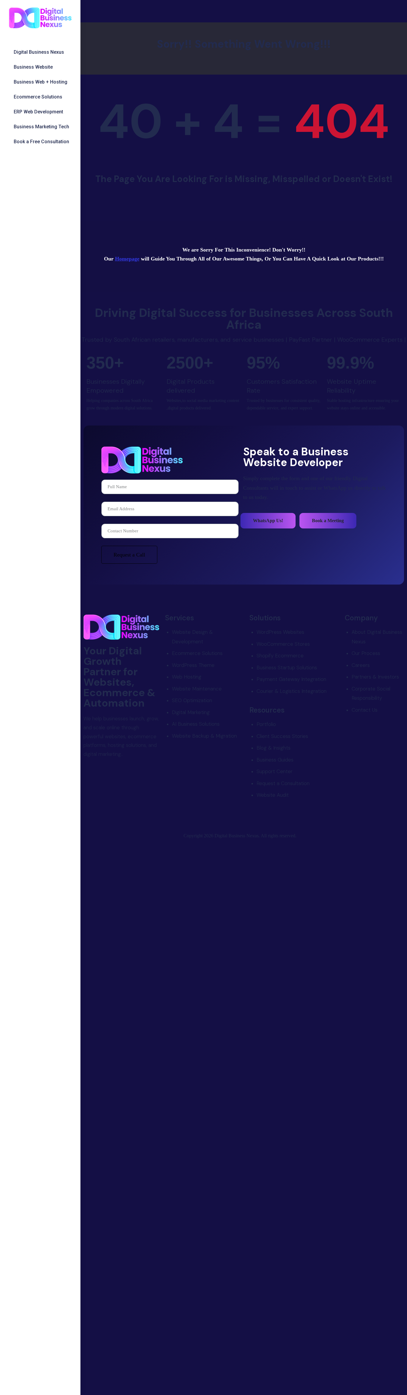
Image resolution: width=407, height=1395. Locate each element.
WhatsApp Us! (268, 520)
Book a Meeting (328, 520)
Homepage (127, 259)
